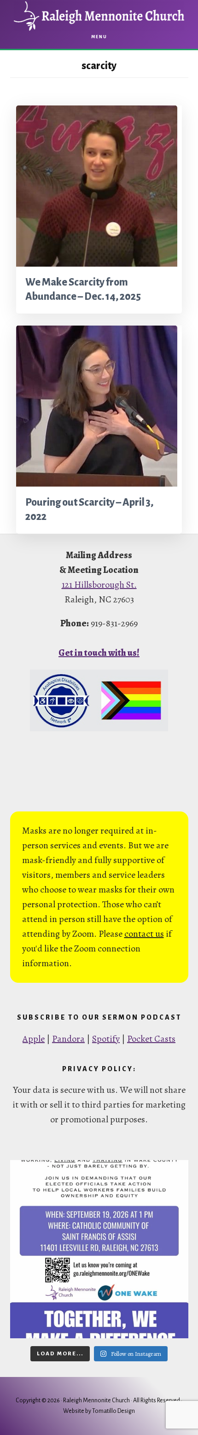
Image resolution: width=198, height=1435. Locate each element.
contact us (144, 934)
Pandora (68, 1038)
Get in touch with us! (99, 653)
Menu (99, 37)
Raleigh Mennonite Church (99, 16)
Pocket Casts (151, 1038)
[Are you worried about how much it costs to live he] (99, 1249)
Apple (34, 1038)
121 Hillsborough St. (99, 584)
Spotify (106, 1038)
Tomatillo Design (113, 1411)
